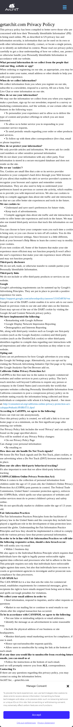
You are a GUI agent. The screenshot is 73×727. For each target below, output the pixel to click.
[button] (68, 686)
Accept (36, 714)
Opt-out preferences (26, 723)
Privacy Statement (46, 723)
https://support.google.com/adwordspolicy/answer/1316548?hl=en (35, 298)
